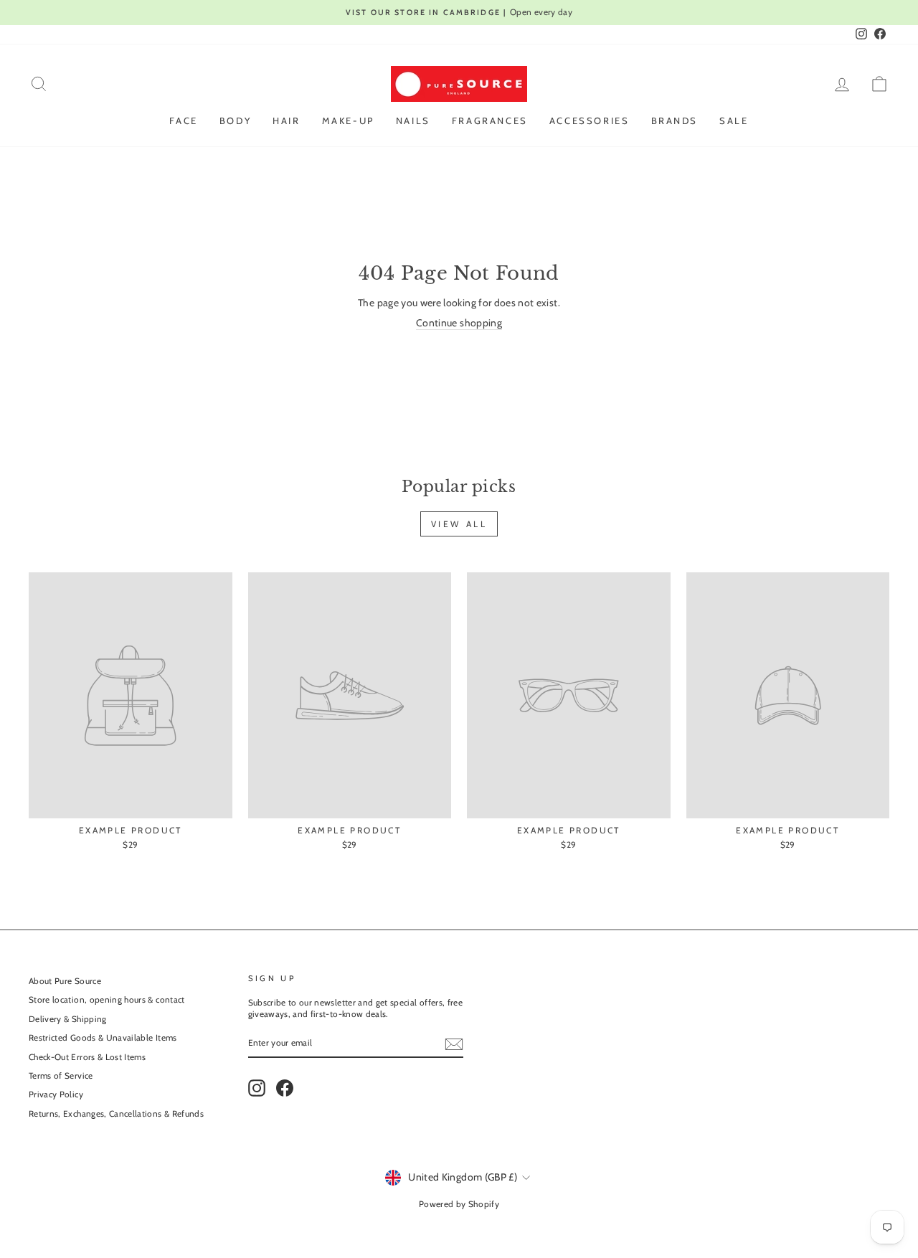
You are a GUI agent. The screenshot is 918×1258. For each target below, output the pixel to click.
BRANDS (675, 120)
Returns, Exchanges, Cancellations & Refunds (116, 1114)
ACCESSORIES (589, 120)
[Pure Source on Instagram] (256, 1088)
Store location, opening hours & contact (107, 1000)
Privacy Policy (56, 1094)
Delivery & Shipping (68, 1019)
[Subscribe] (454, 1044)
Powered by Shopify (459, 1203)
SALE (733, 120)
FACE (183, 120)
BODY (235, 120)
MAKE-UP (348, 120)
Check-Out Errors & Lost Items (87, 1057)
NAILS (413, 120)
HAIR (286, 120)
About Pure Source (65, 981)
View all (459, 524)
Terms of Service (61, 1076)
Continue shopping (459, 322)
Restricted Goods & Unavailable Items (103, 1038)
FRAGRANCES (490, 120)
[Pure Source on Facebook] (284, 1088)
